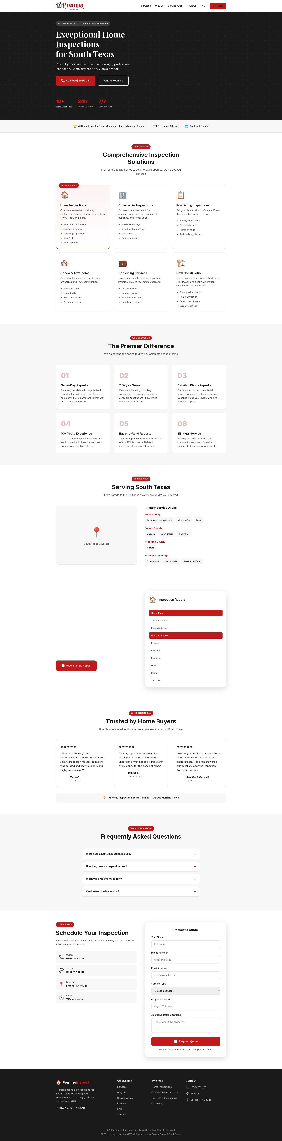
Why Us (159, 5)
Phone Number (159, 952)
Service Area (175, 5)
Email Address (159, 968)
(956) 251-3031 (199, 1087)
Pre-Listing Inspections (164, 1098)
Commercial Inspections (164, 1092)
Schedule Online (113, 80)
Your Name (157, 937)
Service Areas (125, 1098)
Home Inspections (161, 1086)
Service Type (158, 983)
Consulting (157, 1103)
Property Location (161, 999)
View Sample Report (76, 665)
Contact (121, 1114)
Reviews (191, 5)
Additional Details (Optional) (166, 1014)
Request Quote (186, 1041)
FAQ (203, 5)
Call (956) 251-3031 (75, 81)
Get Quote (218, 6)
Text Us (195, 1093)
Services (146, 5)
